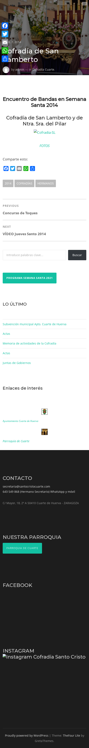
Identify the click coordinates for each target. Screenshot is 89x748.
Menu (84, 3)
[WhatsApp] (5, 50)
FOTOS (45, 145)
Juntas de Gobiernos (17, 363)
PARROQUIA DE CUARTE (22, 548)
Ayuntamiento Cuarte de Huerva (20, 421)
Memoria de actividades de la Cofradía (29, 343)
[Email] (5, 42)
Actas (6, 334)
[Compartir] (5, 59)
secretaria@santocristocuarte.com (26, 486)
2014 (8, 183)
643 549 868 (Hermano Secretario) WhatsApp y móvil (39, 492)
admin (19, 69)
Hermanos (45, 183)
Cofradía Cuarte (43, 69)
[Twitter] (5, 34)
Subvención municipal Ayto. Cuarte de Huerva (34, 324)
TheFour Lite (71, 735)
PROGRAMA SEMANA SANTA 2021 (29, 278)
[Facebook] (5, 26)
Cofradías (24, 183)
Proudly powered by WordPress (26, 735)
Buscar (77, 255)
